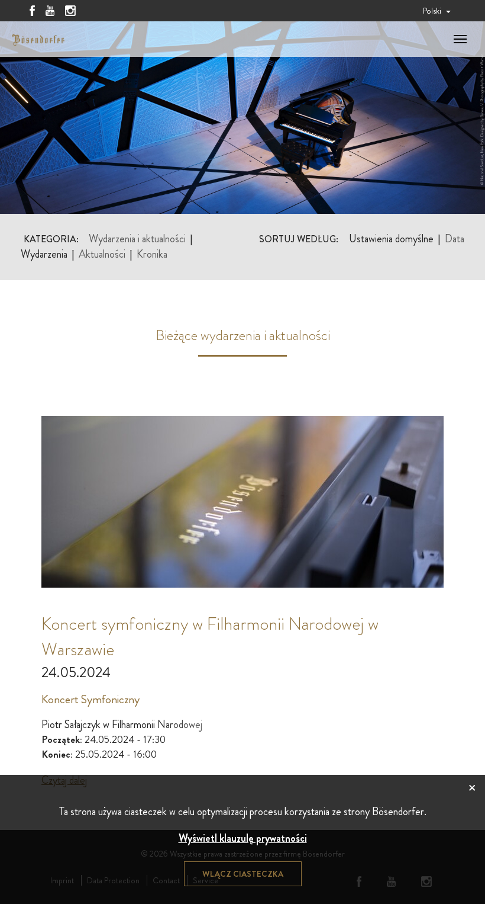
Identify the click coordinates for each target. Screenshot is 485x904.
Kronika (152, 254)
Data (454, 239)
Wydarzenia (44, 254)
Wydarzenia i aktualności (137, 239)
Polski (433, 11)
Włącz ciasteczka (242, 874)
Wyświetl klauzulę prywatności (243, 838)
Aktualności (102, 254)
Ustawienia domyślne (391, 239)
